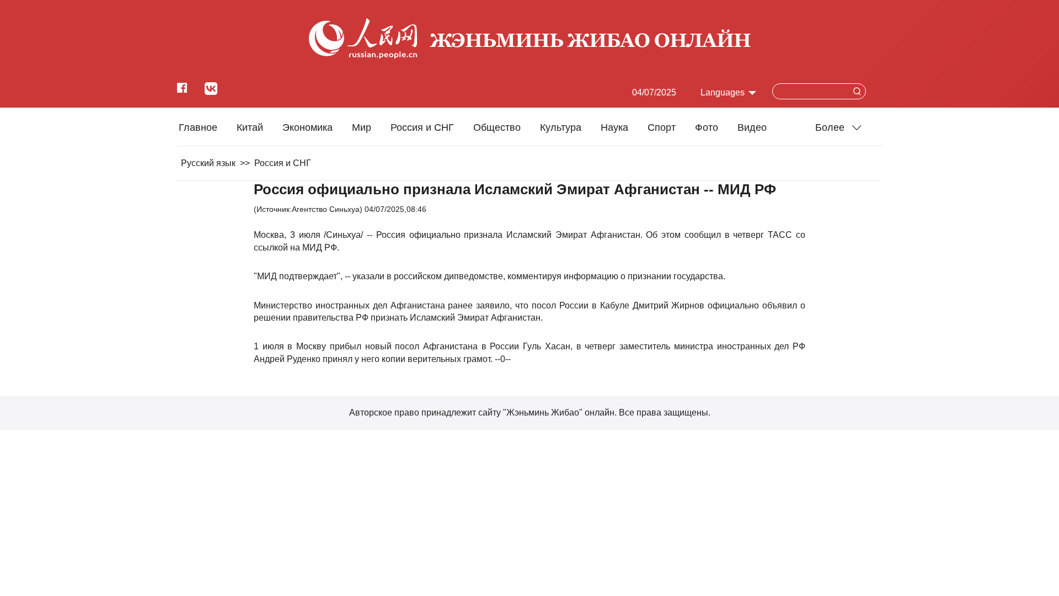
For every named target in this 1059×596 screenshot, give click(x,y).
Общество (497, 127)
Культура (560, 127)
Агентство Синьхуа (326, 209)
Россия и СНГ (422, 127)
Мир (361, 127)
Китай (250, 127)
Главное (198, 127)
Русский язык (208, 163)
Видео (752, 127)
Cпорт (662, 127)
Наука (614, 127)
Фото (706, 127)
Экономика (307, 127)
